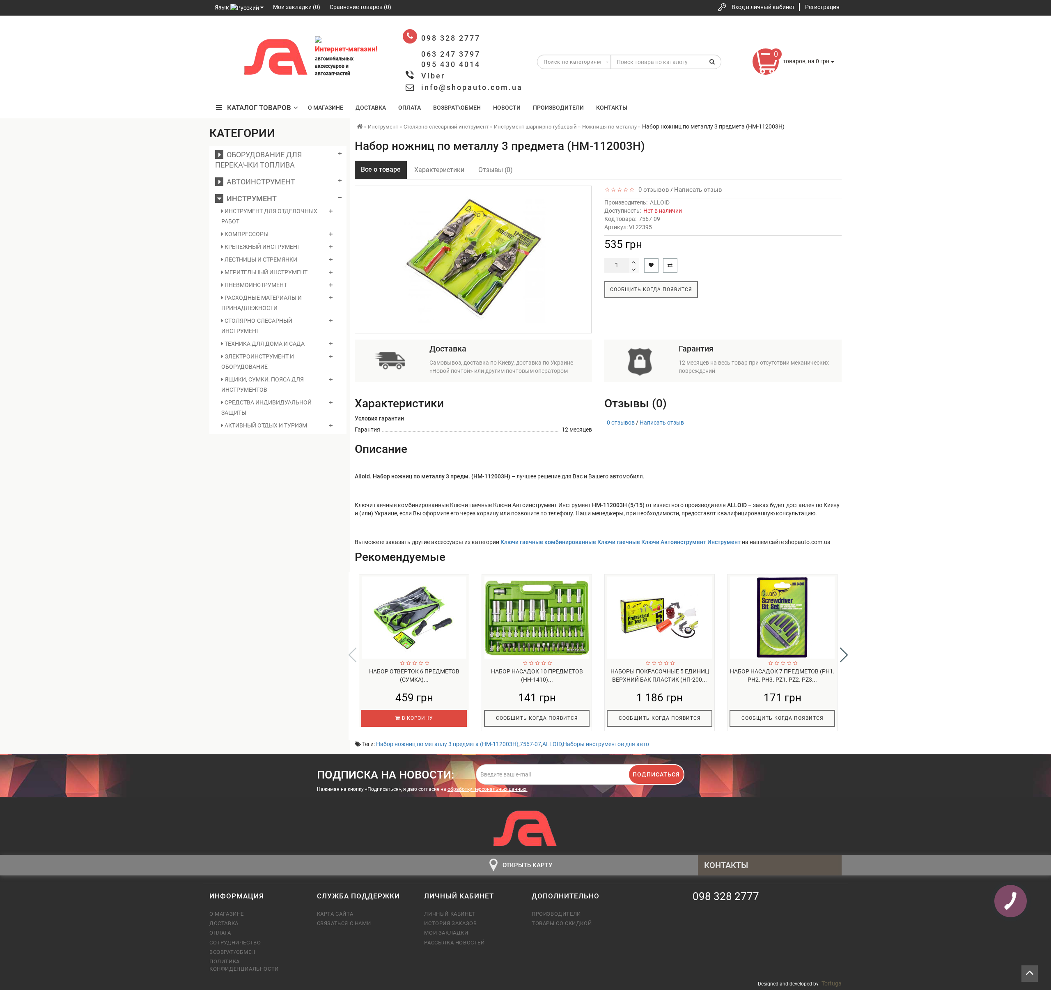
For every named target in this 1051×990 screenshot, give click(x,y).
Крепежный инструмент (262, 246)
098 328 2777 (223, 34)
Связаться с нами (344, 923)
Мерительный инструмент (265, 272)
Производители (558, 107)
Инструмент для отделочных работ (269, 216)
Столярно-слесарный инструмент (256, 325)
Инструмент (250, 198)
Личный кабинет (449, 914)
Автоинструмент (259, 181)
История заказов (450, 923)
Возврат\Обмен (457, 107)
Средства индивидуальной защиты (266, 407)
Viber (433, 75)
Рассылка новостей (454, 942)
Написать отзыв (698, 189)
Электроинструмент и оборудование (257, 361)
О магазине (325, 107)
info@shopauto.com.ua (472, 87)
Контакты (611, 107)
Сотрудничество (235, 942)
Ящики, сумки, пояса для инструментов (262, 384)
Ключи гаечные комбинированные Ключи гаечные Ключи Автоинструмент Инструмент (620, 542)
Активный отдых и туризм (265, 425)
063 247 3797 (223, 58)
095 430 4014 (223, 83)
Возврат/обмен (232, 952)
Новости (507, 107)
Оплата (409, 107)
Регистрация (822, 7)
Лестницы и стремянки (260, 259)
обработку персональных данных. (487, 789)
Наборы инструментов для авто (606, 744)
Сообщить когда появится (651, 289)
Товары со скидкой (562, 923)
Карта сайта (335, 914)
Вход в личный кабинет (763, 7)
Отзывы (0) (495, 170)
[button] (843, 655)
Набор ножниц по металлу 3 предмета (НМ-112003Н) (447, 744)
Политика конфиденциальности (244, 965)
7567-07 (530, 744)
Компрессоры (245, 234)
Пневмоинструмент (255, 285)
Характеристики (439, 170)
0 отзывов (652, 189)
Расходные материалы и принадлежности (261, 302)
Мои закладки (446, 933)
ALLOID (660, 202)
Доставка (371, 107)
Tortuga (832, 983)
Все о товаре (381, 169)
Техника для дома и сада (264, 343)
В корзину (416, 718)
